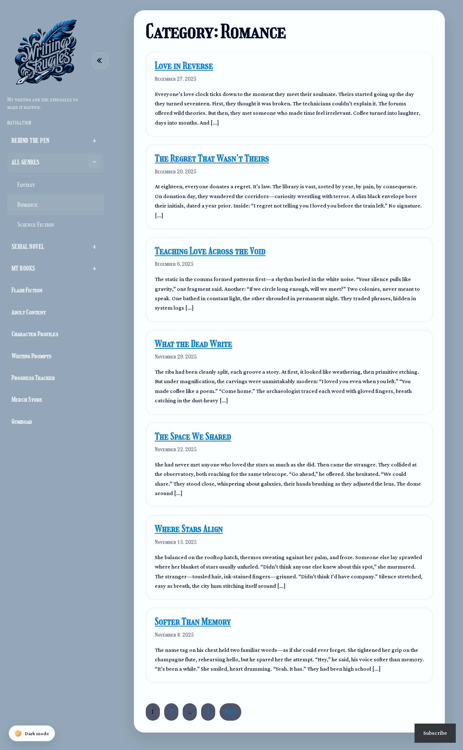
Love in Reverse (184, 65)
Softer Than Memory (193, 621)
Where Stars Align (189, 529)
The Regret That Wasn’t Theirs (212, 158)
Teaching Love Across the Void (210, 251)
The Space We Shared (193, 436)
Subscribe (435, 733)
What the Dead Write (193, 344)
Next (230, 711)
